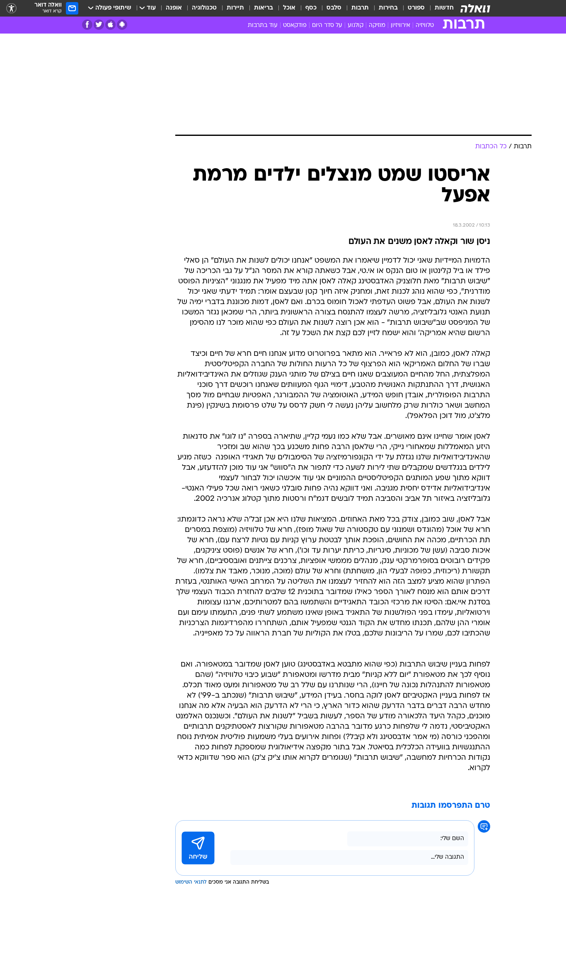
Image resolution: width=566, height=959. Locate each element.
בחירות (388, 8)
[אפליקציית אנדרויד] (122, 24)
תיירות (235, 8)
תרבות (360, 8)
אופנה (174, 8)
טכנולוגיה (204, 8)
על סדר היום (327, 25)
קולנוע (355, 25)
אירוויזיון (400, 25)
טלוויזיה (425, 25)
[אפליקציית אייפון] (110, 24)
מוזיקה (377, 25)
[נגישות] (11, 8)
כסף (311, 8)
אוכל (289, 8)
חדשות (444, 8)
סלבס (334, 8)
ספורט (416, 8)
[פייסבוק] (87, 24)
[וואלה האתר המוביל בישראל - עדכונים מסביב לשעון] (475, 8)
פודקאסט (295, 25)
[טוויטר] (99, 24)
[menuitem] (439, 8)
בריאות (263, 8)
